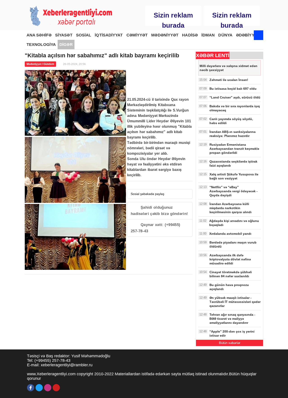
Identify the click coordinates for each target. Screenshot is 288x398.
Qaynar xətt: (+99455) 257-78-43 (155, 228)
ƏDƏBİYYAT (247, 35)
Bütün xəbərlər (229, 343)
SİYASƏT (63, 35)
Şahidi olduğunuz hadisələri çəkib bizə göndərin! (159, 210)
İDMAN (208, 35)
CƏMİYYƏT (137, 35)
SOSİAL (83, 35)
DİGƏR (66, 44)
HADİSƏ (190, 35)
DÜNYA (225, 35)
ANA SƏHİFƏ (39, 35)
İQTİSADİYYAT (109, 35)
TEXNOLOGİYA (41, 44)
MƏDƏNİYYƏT (164, 35)
